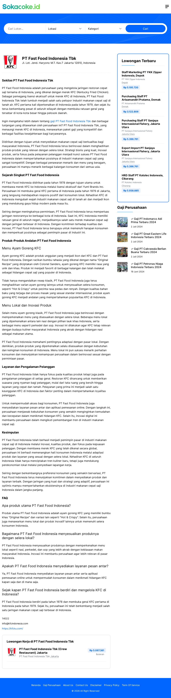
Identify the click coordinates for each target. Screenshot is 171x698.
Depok (125, 82)
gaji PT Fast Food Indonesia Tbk (70, 121)
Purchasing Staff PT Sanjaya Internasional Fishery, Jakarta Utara (141, 124)
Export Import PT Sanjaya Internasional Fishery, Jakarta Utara (141, 151)
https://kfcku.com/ (12, 628)
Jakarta (54, 656)
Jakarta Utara (128, 134)
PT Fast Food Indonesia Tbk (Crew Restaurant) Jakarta (43, 650)
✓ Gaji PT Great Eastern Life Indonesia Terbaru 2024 (148, 235)
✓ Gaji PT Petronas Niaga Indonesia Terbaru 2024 (147, 265)
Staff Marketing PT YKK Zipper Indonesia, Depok (142, 73)
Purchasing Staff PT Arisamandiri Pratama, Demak (141, 98)
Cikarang (126, 185)
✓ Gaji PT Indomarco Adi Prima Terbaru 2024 (146, 220)
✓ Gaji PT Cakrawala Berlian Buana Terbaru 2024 (148, 250)
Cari (145, 28)
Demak (125, 106)
